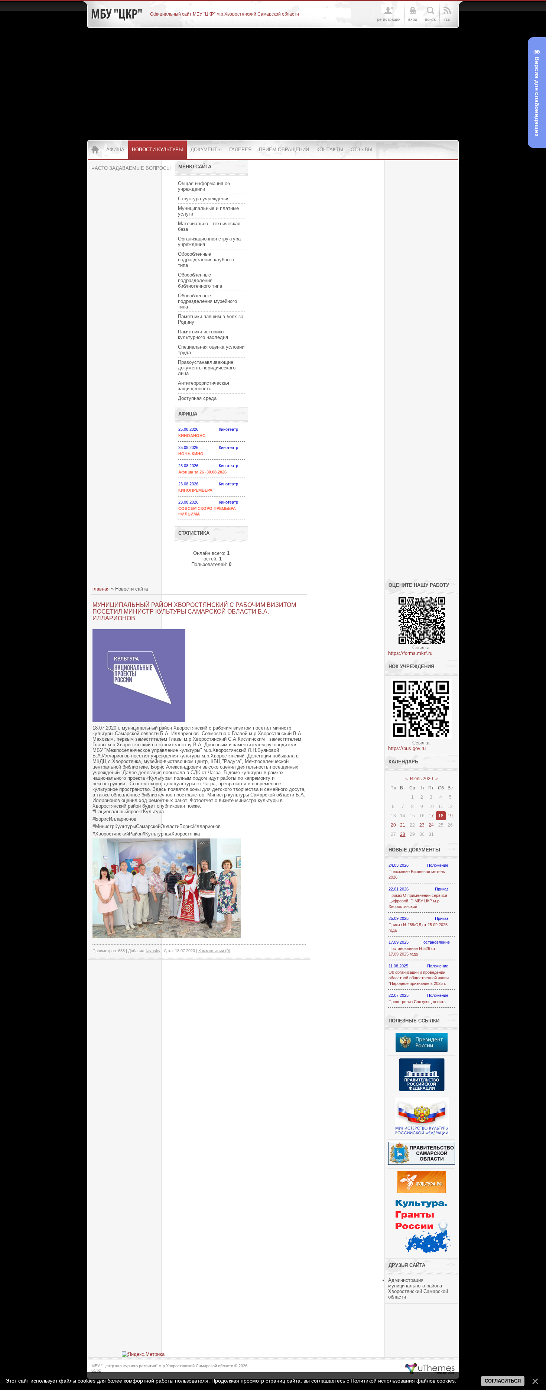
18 (440, 815)
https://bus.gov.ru (407, 748)
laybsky (153, 950)
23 (422, 825)
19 (450, 815)
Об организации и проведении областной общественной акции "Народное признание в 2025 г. (419, 978)
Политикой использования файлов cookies (403, 1381)
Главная (100, 589)
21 (402, 825)
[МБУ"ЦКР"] (116, 14)
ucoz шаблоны (430, 1369)
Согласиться (503, 1381)
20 (393, 825)
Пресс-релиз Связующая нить (417, 1001)
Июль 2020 (421, 778)
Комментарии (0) (214, 950)
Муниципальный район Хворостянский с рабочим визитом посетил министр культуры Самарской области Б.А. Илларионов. (194, 611)
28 (402, 834)
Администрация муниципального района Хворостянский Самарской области (418, 1288)
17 (431, 815)
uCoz (96, 1370)
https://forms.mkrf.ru (410, 653)
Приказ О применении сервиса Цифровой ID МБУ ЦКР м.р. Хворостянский (418, 901)
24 (431, 825)
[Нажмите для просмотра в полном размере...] (166, 936)
